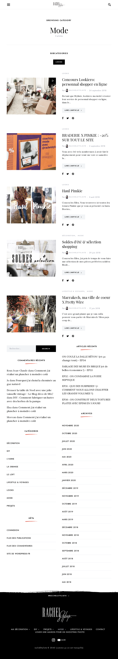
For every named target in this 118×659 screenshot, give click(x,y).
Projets (11, 506)
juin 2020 (67, 449)
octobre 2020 (69, 433)
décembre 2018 (70, 527)
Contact (100, 629)
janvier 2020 (69, 480)
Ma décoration (19, 629)
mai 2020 (67, 457)
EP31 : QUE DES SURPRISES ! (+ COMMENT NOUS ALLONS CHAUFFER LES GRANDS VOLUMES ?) (85, 390)
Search (46, 349)
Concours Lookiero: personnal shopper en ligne (84, 82)
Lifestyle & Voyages (73, 291)
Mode (81, 235)
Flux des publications (19, 538)
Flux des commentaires (19, 546)
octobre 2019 (69, 504)
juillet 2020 (68, 441)
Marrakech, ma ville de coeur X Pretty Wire (86, 299)
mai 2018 (66, 582)
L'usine (10, 459)
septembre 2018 (70, 551)
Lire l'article (72, 110)
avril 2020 (67, 465)
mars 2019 (67, 519)
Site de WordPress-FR (18, 554)
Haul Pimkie (72, 190)
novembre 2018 (70, 535)
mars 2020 (67, 472)
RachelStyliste (77, 90)
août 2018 (67, 558)
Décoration (68, 235)
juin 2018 (67, 574)
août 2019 (67, 511)
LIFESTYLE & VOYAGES (81, 629)
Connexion (13, 530)
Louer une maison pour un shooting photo (60, 632)
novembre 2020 (70, 425)
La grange (12, 467)
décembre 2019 (70, 488)
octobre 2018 (69, 543)
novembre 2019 (70, 496)
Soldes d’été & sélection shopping (81, 244)
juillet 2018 (68, 566)
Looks (59, 62)
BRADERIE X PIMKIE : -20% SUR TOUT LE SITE (85, 137)
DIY (8, 451)
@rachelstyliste (57, 596)
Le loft (11, 474)
